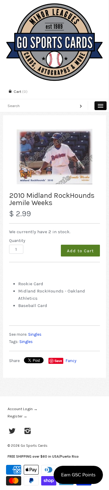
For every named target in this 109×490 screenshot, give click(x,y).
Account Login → (23, 409)
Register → (17, 416)
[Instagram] (27, 431)
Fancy (71, 360)
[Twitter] (12, 431)
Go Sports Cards (34, 445)
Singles (34, 334)
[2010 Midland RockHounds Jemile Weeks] (54, 156)
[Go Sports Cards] (54, 5)
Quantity (17, 240)
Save (58, 360)
